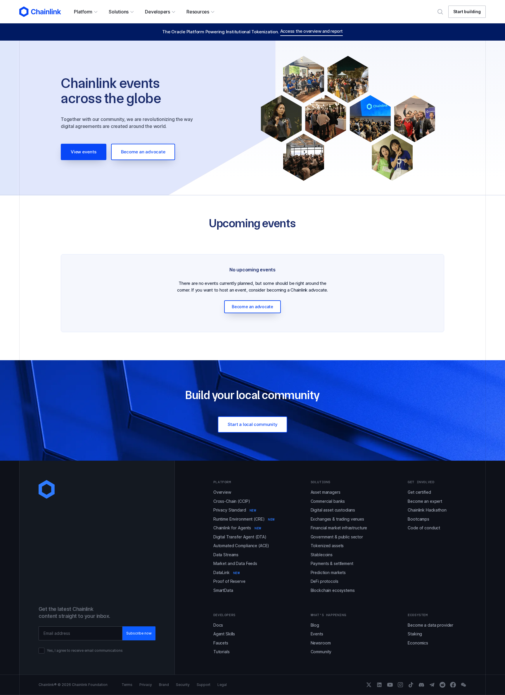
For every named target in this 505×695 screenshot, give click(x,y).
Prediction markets (328, 572)
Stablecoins (322, 554)
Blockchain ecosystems (333, 590)
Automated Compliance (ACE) (241, 545)
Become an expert (425, 501)
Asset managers (325, 492)
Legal (222, 685)
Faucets (220, 642)
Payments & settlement (332, 563)
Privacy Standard (234, 509)
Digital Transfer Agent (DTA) (240, 536)
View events (83, 152)
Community (321, 651)
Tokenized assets (327, 545)
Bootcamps (418, 519)
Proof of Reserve (229, 581)
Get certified (419, 492)
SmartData (223, 590)
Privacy (145, 685)
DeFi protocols (324, 581)
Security (183, 685)
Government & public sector (337, 536)
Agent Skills (224, 633)
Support (203, 685)
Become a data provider (430, 625)
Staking (415, 633)
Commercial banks (328, 501)
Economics (418, 642)
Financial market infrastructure (339, 527)
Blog (315, 625)
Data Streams (225, 554)
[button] (85, 11)
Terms (127, 685)
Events (317, 633)
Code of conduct (424, 527)
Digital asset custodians (333, 509)
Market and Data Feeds (235, 563)
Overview (222, 492)
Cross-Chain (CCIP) (231, 501)
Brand (164, 685)
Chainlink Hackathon (427, 509)
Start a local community (253, 424)
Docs (218, 625)
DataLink (226, 572)
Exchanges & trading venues (337, 519)
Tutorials (221, 651)
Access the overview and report (311, 31)
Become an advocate (143, 152)
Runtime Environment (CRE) (244, 519)
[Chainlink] (40, 11)
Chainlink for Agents (237, 527)
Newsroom (321, 642)
